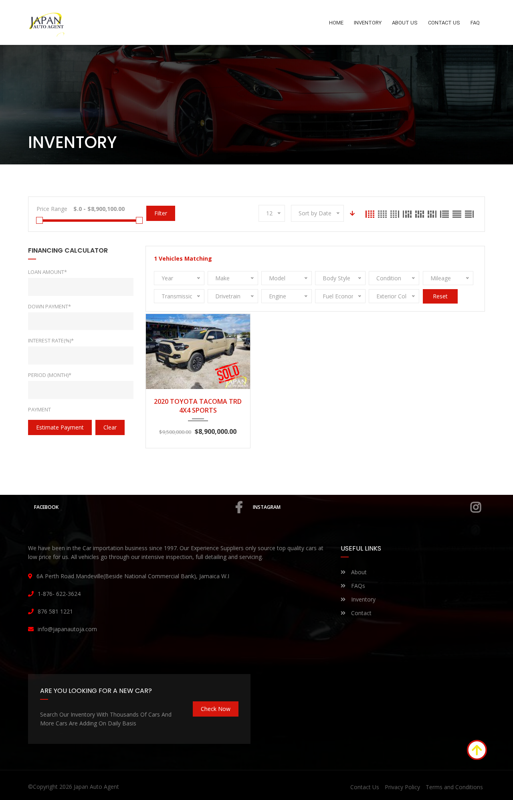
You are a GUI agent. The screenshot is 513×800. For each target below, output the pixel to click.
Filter (160, 213)
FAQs (357, 585)
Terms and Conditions (454, 787)
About (358, 572)
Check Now (215, 709)
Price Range (51, 209)
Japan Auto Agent (96, 786)
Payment (39, 409)
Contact (360, 613)
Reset (440, 296)
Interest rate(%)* (51, 340)
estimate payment (60, 427)
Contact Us (364, 787)
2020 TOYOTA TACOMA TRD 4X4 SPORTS (198, 406)
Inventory (362, 599)
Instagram (267, 507)
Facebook (46, 507)
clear (110, 427)
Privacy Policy (402, 787)
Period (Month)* (49, 375)
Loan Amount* (47, 271)
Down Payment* (49, 306)
